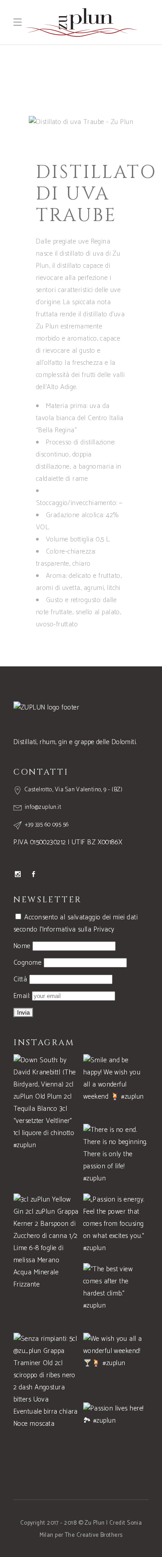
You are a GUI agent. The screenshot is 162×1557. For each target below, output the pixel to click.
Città (20, 979)
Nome (22, 946)
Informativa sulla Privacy (78, 929)
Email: (23, 996)
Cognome (27, 962)
